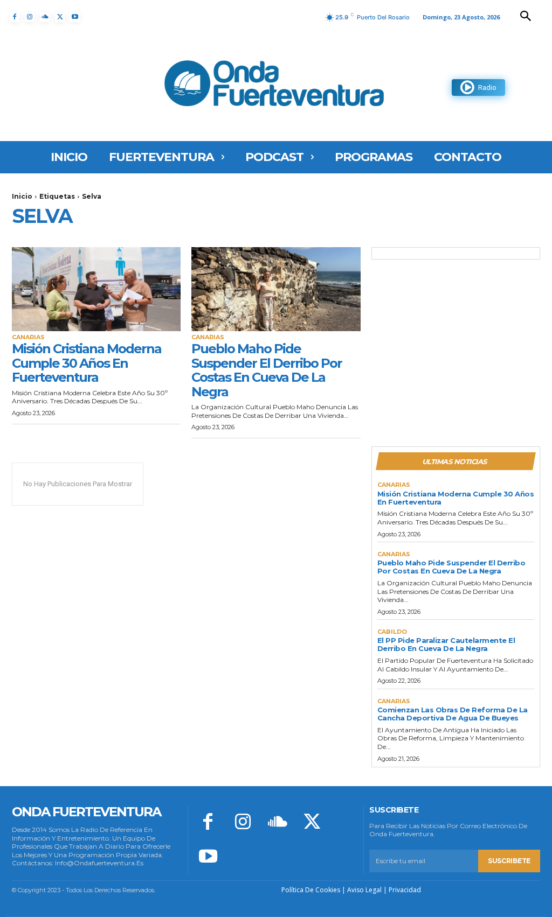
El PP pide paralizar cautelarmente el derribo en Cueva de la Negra (446, 644)
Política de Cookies (310, 889)
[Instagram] (29, 17)
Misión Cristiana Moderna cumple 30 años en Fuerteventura (86, 363)
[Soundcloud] (45, 17)
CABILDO (392, 631)
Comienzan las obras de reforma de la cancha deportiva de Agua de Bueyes (452, 713)
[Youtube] (75, 17)
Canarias (28, 337)
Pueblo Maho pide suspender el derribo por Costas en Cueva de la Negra (266, 370)
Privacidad (405, 889)
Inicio (22, 196)
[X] (60, 17)
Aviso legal (364, 889)
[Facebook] (14, 17)
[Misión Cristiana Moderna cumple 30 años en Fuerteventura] (96, 289)
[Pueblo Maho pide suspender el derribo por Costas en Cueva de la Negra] (275, 289)
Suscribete (509, 861)
